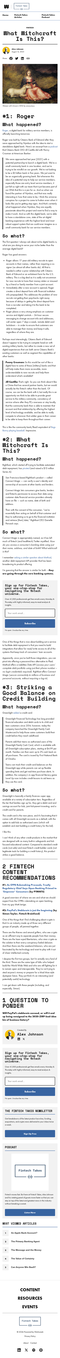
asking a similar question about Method (32, 557)
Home (5, 15)
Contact (33, 1342)
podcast (54, 146)
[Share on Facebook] (11, 58)
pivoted (26, 468)
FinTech (30, 27)
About (25, 1342)
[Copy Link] (28, 58)
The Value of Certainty (22, 1258)
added (16, 712)
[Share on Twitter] (17, 58)
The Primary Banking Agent (25, 1241)
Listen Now (30, 1212)
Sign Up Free (30, 1133)
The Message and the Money (26, 1250)
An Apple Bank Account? (24, 1233)
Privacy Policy (30, 1336)
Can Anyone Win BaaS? (23, 1267)
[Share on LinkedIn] (22, 58)
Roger (5, 130)
